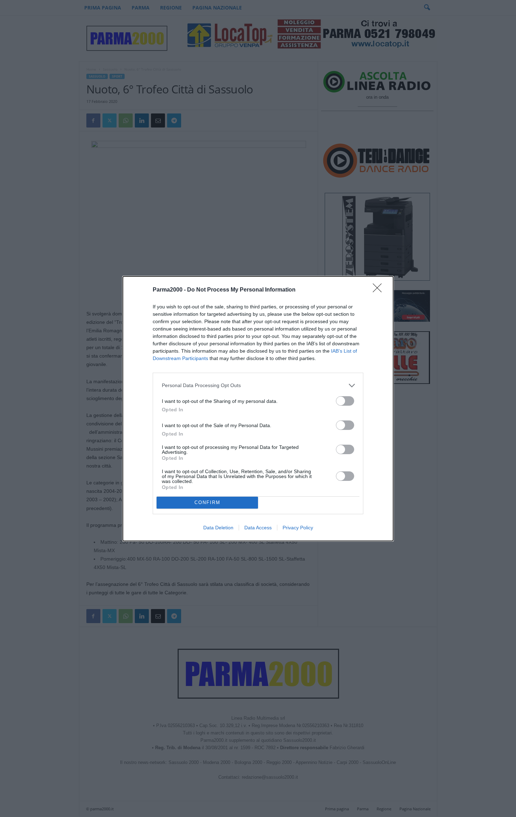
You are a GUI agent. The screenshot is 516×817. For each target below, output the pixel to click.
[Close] (379, 290)
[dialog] (258, 408)
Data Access (258, 527)
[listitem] (258, 385)
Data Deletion (218, 527)
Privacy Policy (298, 527)
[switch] (345, 401)
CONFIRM (207, 502)
